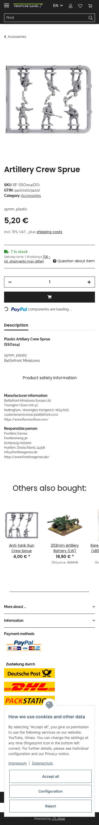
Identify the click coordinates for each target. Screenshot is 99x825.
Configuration (50, 791)
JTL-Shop (58, 818)
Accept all (50, 776)
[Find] (91, 18)
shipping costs (49, 231)
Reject (50, 806)
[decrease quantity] (9, 282)
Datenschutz (42, 763)
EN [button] (55, 5)
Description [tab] (16, 325)
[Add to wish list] (84, 62)
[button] (70, 6)
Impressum (17, 763)
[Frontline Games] (28, 5)
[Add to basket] (8, 50)
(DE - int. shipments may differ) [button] (27, 259)
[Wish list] (80, 6)
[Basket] (90, 6)
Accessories (31, 196)
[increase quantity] (89, 282)
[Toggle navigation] (6, 3)
